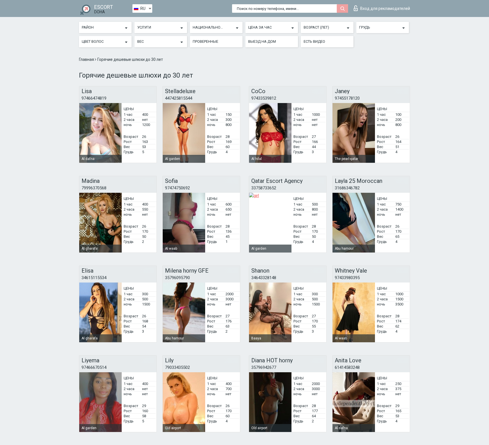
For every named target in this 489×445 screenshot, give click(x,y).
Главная (87, 59)
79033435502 (177, 367)
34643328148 (263, 277)
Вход (385, 8)
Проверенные (205, 41)
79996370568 (94, 188)
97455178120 (347, 98)
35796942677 (263, 367)
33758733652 (263, 188)
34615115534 (94, 277)
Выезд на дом (262, 41)
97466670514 (94, 367)
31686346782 (347, 188)
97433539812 (263, 98)
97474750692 (177, 188)
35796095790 (177, 277)
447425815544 (178, 98)
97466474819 (94, 98)
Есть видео (314, 41)
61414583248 (347, 367)
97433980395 (347, 277)
